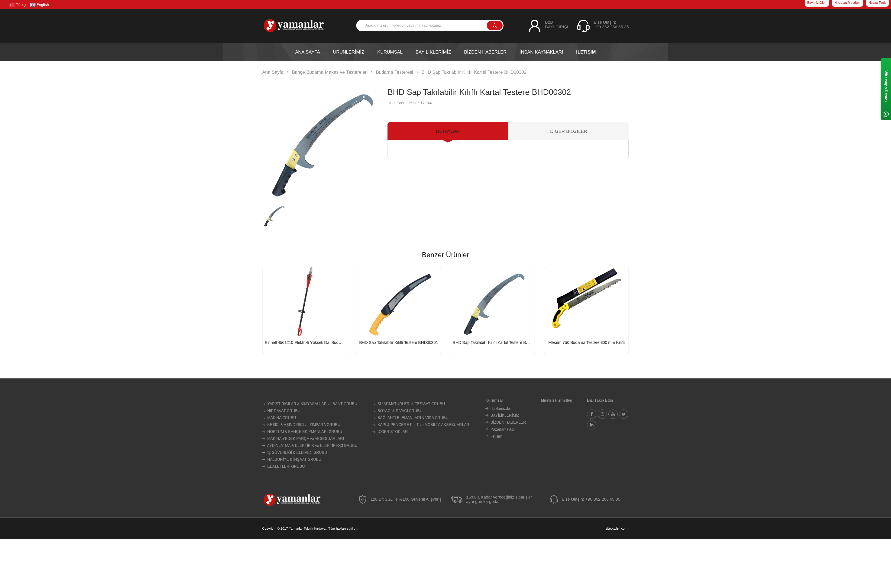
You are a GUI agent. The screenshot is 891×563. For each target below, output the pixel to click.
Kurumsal (494, 400)
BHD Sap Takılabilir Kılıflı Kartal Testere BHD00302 (494, 342)
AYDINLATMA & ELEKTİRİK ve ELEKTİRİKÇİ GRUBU (312, 446)
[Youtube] (613, 414)
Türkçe (21, 5)
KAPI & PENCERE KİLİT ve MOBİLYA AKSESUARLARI (423, 425)
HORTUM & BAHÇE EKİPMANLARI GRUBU (304, 432)
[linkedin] (591, 424)
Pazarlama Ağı (502, 429)
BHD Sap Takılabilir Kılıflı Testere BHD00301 (398, 342)
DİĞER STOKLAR (392, 432)
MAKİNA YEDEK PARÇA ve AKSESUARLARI (305, 439)
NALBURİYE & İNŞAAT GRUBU (293, 459)
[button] (373, 141)
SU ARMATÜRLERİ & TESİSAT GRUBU (411, 404)
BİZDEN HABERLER (508, 422)
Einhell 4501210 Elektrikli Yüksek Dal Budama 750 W (306, 342)
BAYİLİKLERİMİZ (504, 415)
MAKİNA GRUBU (281, 418)
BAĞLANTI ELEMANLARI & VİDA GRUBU (413, 418)
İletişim (496, 436)
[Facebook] (591, 414)
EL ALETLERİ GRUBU (285, 466)
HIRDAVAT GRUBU (283, 411)
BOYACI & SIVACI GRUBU (400, 411)
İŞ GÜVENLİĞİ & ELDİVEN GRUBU (296, 452)
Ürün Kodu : (397, 103)
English (42, 5)
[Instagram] (602, 414)
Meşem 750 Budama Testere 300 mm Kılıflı (586, 342)
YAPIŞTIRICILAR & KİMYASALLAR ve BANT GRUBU (311, 404)
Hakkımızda (500, 408)
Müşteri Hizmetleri (556, 400)
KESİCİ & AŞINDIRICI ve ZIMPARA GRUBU (303, 425)
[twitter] (623, 414)
